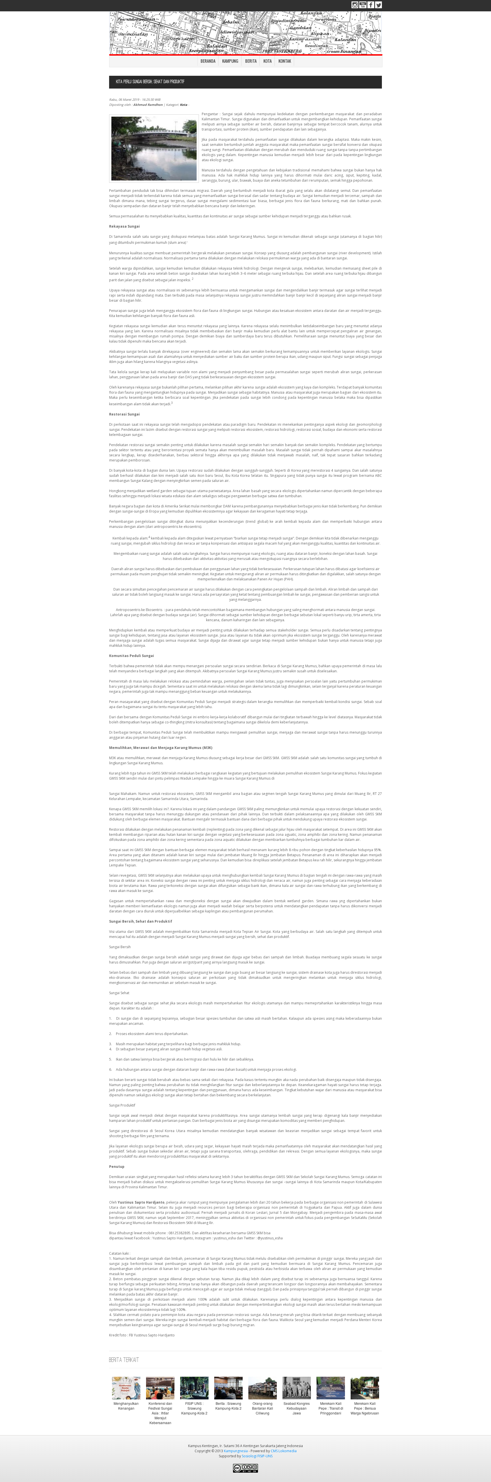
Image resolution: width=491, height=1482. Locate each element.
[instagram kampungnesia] (354, 7)
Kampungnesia (236, 1451)
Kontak (284, 61)
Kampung (230, 61)
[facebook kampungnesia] (370, 7)
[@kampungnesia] (378, 7)
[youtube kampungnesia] (363, 7)
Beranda (208, 61)
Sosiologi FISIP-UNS (257, 1456)
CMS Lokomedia (284, 1451)
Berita (251, 61)
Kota (267, 61)
